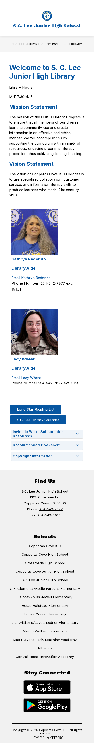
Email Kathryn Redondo (30, 278)
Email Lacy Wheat (26, 378)
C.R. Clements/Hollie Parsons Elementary (45, 588)
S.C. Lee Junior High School (35, 44)
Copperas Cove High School (45, 554)
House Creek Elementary (45, 614)
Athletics (45, 648)
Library (75, 44)
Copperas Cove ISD (45, 546)
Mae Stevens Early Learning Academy (45, 640)
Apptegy (56, 737)
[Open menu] (11, 18)
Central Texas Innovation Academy (45, 657)
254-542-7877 (51, 509)
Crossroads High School (45, 563)
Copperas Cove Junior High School (45, 571)
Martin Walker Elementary (45, 631)
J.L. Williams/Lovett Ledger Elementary (45, 623)
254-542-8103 (48, 515)
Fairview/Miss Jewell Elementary (44, 597)
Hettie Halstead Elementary (45, 605)
